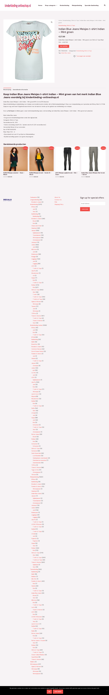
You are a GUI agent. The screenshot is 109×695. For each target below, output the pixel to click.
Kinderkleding (64, 5)
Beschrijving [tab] (7, 89)
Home (40, 5)
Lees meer (57, 691)
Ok (49, 691)
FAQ (56, 202)
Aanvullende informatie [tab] (20, 89)
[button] (56, 5)
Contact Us (58, 200)
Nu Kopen (63, 46)
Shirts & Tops (75, 20)
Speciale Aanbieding (92, 5)
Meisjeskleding (77, 5)
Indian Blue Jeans (66, 53)
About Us (57, 197)
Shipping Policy (59, 204)
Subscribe (85, 209)
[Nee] (107, 690)
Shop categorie (50, 5)
